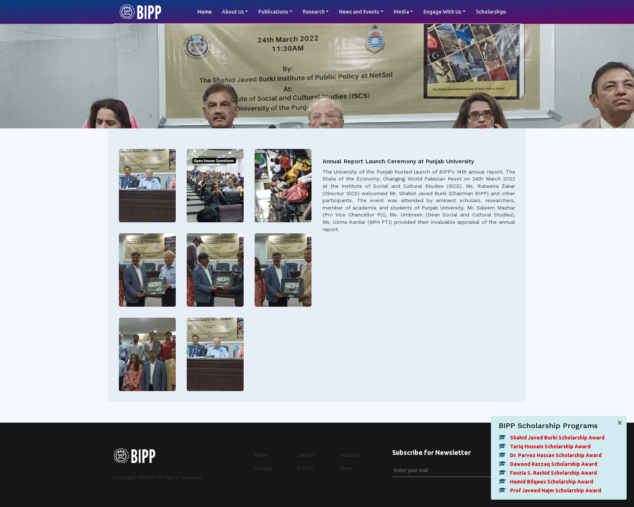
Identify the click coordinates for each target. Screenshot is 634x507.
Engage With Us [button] (442, 12)
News (346, 468)
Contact (264, 468)
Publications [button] (273, 12)
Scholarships (491, 12)
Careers (307, 455)
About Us (350, 455)
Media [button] (401, 12)
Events (305, 468)
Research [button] (314, 12)
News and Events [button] (359, 12)
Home (207, 11)
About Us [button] (233, 12)
